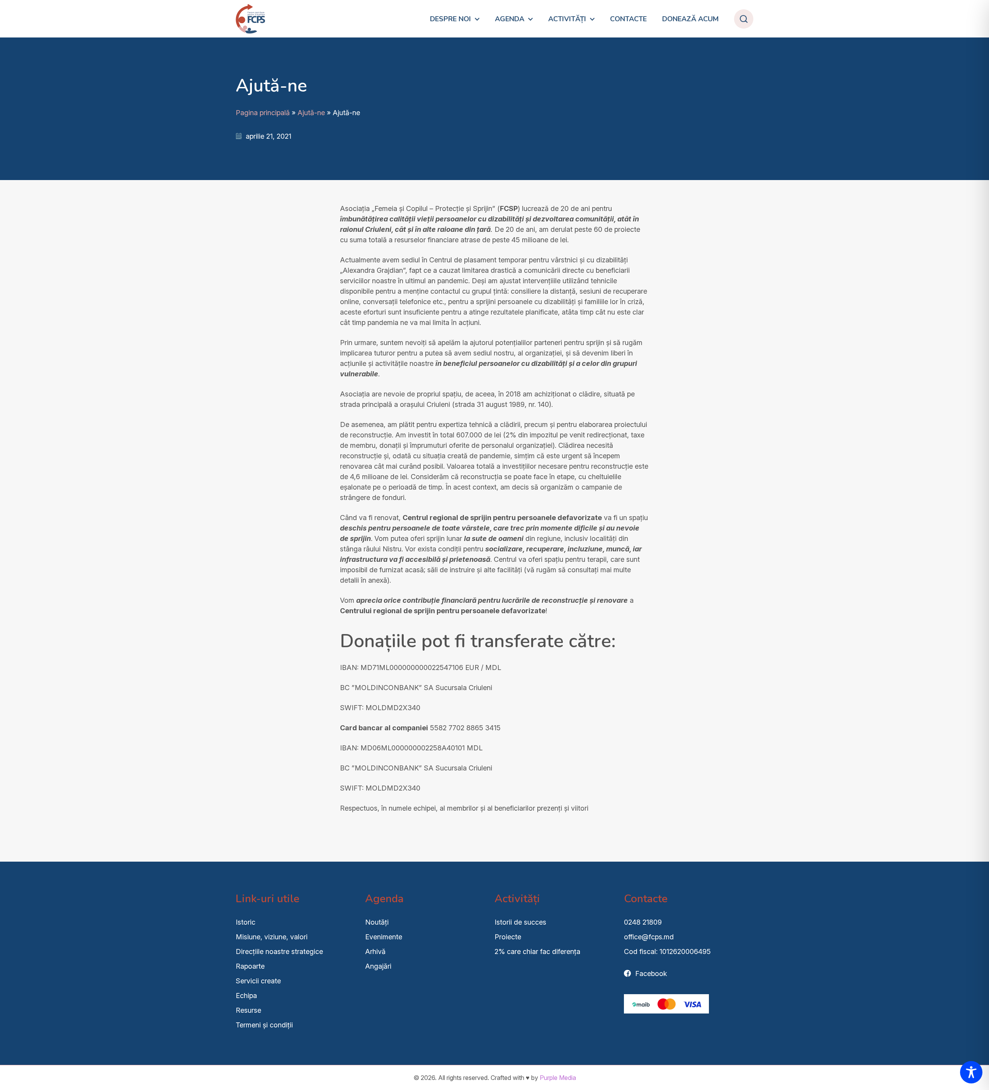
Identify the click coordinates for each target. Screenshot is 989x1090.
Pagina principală (263, 113)
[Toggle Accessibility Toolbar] (971, 1072)
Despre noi (450, 19)
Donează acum (690, 19)
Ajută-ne (311, 113)
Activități (567, 19)
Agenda (509, 19)
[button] (743, 19)
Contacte (628, 19)
